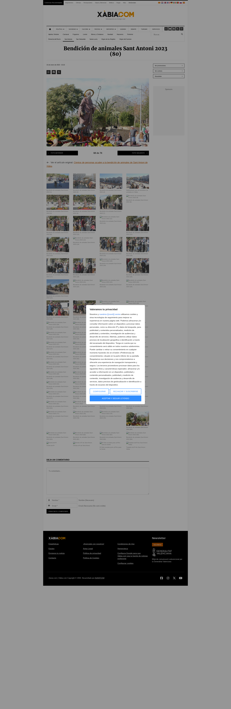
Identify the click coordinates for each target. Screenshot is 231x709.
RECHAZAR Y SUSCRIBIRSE (125, 391)
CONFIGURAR (99, 391)
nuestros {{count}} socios (109, 314)
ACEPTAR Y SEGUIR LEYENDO (115, 398)
